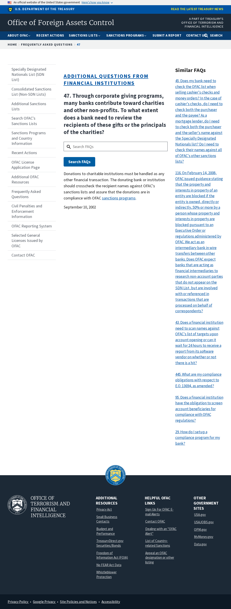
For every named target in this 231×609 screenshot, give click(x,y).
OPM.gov (200, 529)
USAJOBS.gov (204, 522)
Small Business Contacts (106, 519)
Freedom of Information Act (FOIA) (112, 555)
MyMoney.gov (203, 537)
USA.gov (200, 514)
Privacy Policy (18, 602)
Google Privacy (44, 602)
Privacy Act (104, 509)
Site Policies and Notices (78, 602)
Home (12, 44)
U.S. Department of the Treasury (45, 9)
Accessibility (111, 602)
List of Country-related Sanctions (157, 543)
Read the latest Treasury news (197, 9)
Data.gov (200, 544)
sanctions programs (119, 198)
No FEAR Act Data (108, 565)
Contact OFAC (155, 521)
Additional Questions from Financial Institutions (106, 79)
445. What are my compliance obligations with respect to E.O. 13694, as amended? (198, 380)
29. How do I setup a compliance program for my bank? (197, 437)
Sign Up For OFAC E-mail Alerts (159, 511)
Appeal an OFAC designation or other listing (159, 557)
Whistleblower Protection (106, 574)
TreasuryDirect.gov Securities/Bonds (109, 543)
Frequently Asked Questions (47, 44)
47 (78, 44)
